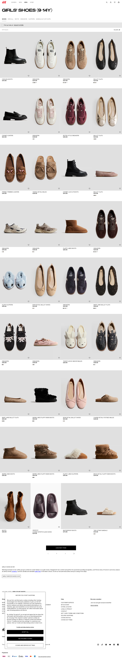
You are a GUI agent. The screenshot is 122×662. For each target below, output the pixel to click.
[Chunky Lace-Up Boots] (76, 168)
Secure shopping (67, 615)
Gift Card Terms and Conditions (72, 613)
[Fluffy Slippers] (15, 280)
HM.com (4, 591)
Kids (25, 2)
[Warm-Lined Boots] (15, 450)
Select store (18, 25)
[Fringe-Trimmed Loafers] (15, 168)
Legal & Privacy (66, 609)
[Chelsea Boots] (15, 55)
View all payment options (44, 656)
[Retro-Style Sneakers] (76, 111)
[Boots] (15, 506)
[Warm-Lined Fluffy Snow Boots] (46, 393)
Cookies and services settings (25, 645)
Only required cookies (25, 638)
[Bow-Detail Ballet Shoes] (46, 280)
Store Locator (66, 607)
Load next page (61, 548)
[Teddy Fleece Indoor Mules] (76, 337)
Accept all (25, 632)
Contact (64, 611)
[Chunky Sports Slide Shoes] (46, 506)
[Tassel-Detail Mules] (46, 168)
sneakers (14, 571)
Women (13, 2)
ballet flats (38, 571)
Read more (94, 605)
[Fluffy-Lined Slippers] (76, 450)
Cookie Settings (66, 620)
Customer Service (67, 602)
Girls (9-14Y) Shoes (19, 591)
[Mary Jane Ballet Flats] (15, 393)
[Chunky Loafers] (15, 111)
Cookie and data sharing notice (25, 627)
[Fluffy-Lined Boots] (76, 224)
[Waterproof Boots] (76, 506)
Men (20, 2)
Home (32, 2)
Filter (116, 30)
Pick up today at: (8, 25)
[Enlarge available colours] (95, 83)
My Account (65, 604)
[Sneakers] (46, 55)
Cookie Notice (66, 617)
